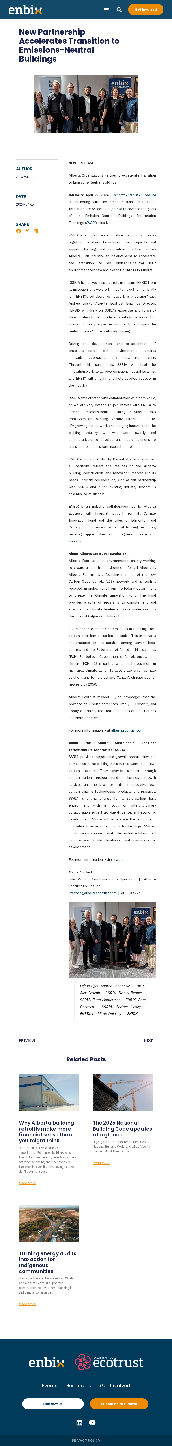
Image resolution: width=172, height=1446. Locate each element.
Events (49, 1385)
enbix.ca (75, 541)
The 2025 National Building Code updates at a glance (122, 1128)
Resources (78, 1385)
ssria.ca (116, 859)
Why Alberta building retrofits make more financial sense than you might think (46, 1131)
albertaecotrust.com (127, 730)
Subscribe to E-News (119, 1404)
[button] (106, 9)
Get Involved (115, 1385)
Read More (27, 1183)
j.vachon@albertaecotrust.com (92, 893)
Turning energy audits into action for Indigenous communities (47, 1262)
